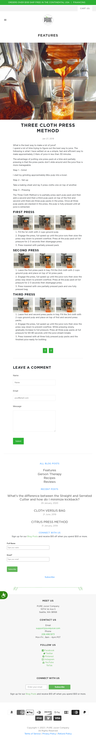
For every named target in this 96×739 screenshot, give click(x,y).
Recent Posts (49, 489)
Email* (9, 555)
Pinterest (49, 656)
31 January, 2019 (50, 526)
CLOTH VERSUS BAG (49, 510)
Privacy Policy (49, 734)
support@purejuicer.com (48, 628)
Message (17, 406)
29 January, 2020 (49, 503)
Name (15, 375)
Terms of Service (32, 734)
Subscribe (12, 569)
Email (15, 391)
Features (49, 470)
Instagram (49, 659)
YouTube (49, 662)
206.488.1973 (48, 634)
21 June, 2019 (49, 514)
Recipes (49, 478)
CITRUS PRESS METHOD (49, 522)
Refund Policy (65, 734)
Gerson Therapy (50, 474)
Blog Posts (32, 536)
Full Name (11, 543)
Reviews (50, 481)
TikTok (49, 666)
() (85, 8)
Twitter (49, 653)
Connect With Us (49, 533)
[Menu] (5, 20)
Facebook (49, 650)
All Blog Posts (49, 464)
